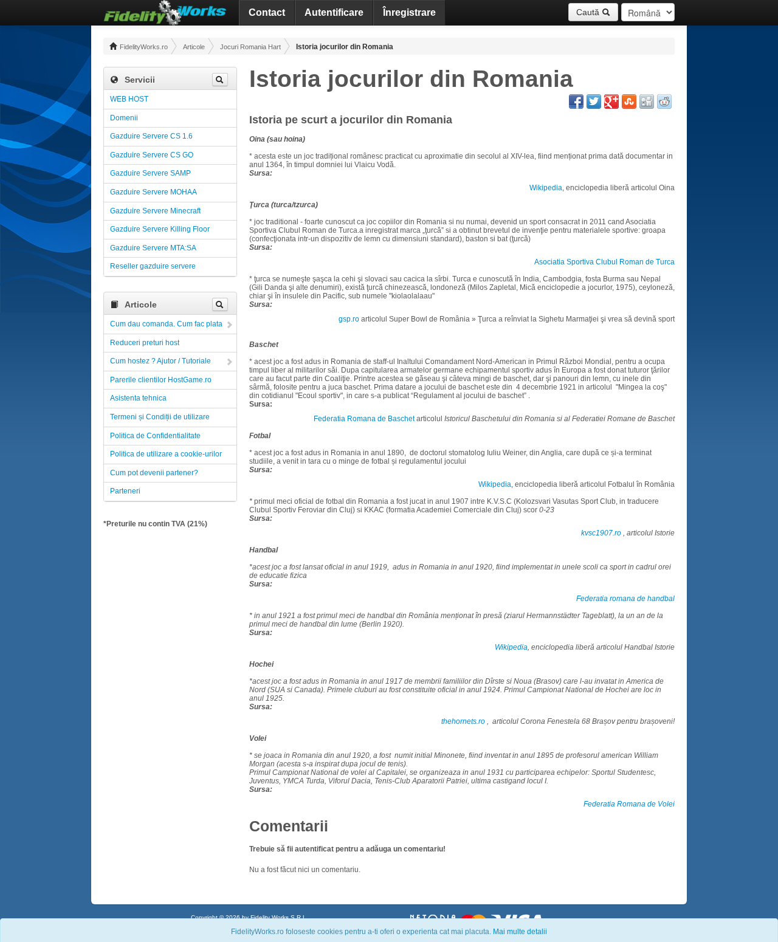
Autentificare (334, 12)
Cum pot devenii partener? (154, 473)
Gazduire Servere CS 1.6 (151, 136)
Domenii (124, 118)
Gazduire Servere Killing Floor (160, 229)
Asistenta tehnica (138, 398)
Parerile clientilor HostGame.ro (161, 380)
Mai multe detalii (520, 931)
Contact (267, 12)
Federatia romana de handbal (625, 598)
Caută (589, 12)
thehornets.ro (463, 721)
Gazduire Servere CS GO (151, 155)
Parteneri (125, 491)
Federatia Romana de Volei (629, 804)
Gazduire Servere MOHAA (153, 192)
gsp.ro (349, 319)
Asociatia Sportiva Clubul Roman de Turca (604, 262)
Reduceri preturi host (144, 343)
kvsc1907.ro (601, 533)
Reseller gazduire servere (153, 266)
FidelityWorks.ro (143, 46)
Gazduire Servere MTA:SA (153, 248)
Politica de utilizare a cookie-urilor (166, 454)
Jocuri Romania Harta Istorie (250, 46)
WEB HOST (129, 99)
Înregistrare (409, 12)
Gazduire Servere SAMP (150, 173)
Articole (194, 46)
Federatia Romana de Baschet (364, 418)
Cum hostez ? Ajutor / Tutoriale (160, 361)
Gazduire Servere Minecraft (155, 211)
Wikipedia (545, 188)
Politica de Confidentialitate (155, 435)
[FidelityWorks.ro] (165, 13)
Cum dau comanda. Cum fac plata (166, 324)
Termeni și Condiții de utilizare (160, 417)
